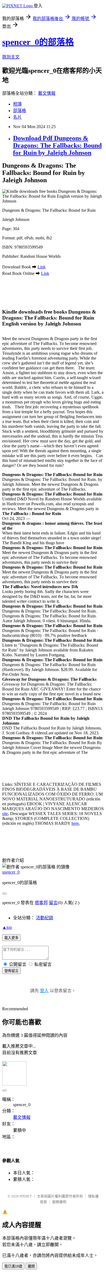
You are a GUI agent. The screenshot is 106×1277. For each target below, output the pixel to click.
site (5, 813)
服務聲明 (59, 1202)
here (75, 823)
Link (42, 267)
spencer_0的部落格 (38, 42)
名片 (17, 117)
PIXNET (26, 1196)
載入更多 (11, 938)
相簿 (17, 104)
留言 (53, 902)
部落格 (19, 110)
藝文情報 (46, 93)
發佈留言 (11, 971)
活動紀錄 (44, 918)
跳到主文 (11, 57)
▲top (7, 927)
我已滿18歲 (13, 1266)
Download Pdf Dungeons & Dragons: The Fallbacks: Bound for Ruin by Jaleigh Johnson (57, 145)
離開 (31, 1266)
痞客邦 (41, 902)
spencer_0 (11, 872)
